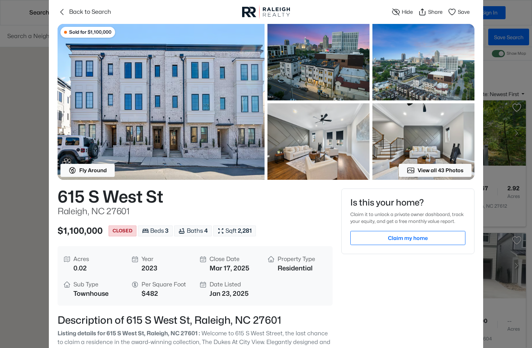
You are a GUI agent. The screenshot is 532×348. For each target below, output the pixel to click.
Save (464, 12)
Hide (407, 12)
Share (435, 12)
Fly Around (93, 170)
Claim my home (408, 238)
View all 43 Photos (441, 170)
